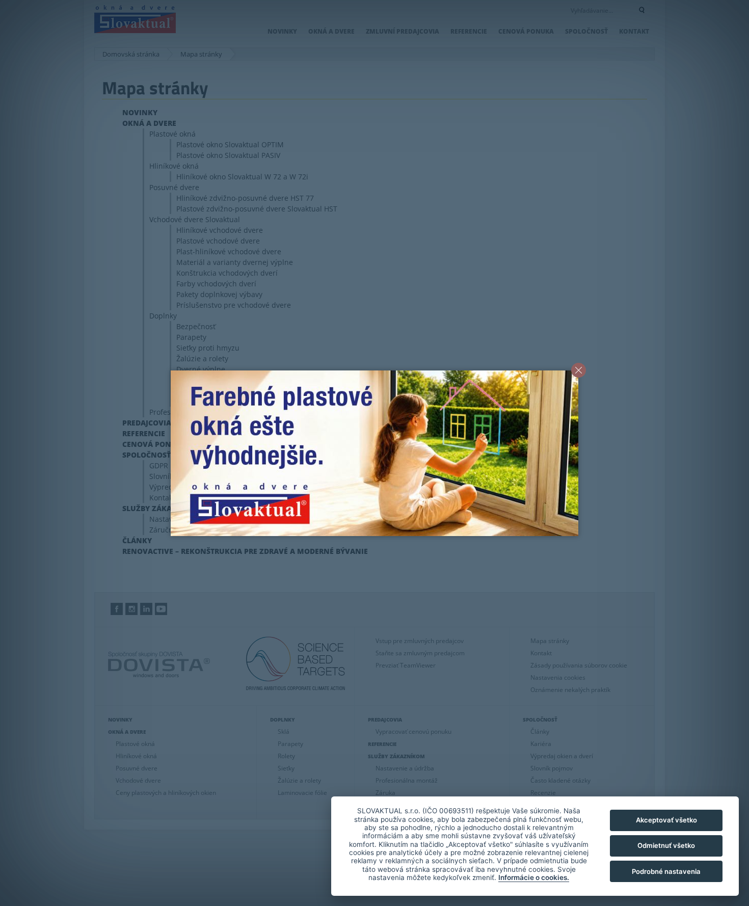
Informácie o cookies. (533, 877)
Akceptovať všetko (666, 820)
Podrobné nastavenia (666, 871)
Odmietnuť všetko (666, 845)
